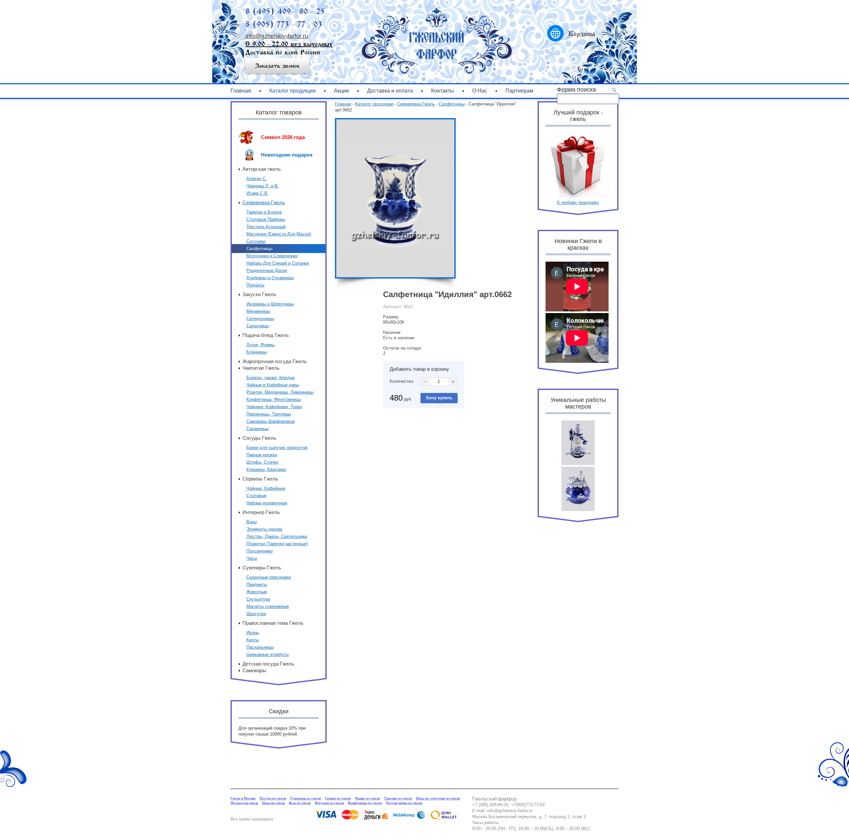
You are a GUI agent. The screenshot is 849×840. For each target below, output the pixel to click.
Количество (401, 381)
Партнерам (519, 91)
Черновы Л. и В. (262, 185)
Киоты (252, 639)
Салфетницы (259, 248)
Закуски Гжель (259, 294)
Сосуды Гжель (259, 438)
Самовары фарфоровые (270, 421)
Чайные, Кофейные (265, 488)
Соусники (255, 241)
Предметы (256, 584)
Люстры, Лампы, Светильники (276, 536)
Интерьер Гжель (261, 512)
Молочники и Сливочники (271, 255)
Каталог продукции (292, 91)
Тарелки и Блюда (264, 212)
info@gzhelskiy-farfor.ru (276, 36)
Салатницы (257, 325)
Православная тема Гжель (272, 623)
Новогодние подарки (286, 155)
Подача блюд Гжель (265, 335)
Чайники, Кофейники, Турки (274, 406)
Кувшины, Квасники (266, 469)
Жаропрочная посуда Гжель (274, 361)
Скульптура (258, 599)
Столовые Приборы (265, 219)
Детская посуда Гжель (268, 664)
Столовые (256, 495)
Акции (341, 91)
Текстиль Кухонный (266, 226)
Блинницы (256, 352)
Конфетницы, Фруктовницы (273, 399)
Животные (256, 591)
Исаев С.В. (257, 193)
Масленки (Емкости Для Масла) (278, 233)
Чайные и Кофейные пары (272, 384)
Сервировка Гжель (263, 202)
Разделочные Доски (266, 270)
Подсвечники (259, 551)
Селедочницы (260, 318)
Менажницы (258, 311)
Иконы (252, 632)
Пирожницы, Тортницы (268, 414)
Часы (251, 558)
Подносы (255, 285)
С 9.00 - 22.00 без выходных (288, 44)
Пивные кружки (261, 454)
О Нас (479, 91)
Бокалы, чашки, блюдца (270, 377)
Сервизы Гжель (260, 479)
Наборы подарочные (266, 502)
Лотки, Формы (260, 344)
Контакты (442, 91)
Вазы (251, 521)
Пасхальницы (260, 647)
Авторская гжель (261, 169)
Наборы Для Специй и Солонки (277, 263)
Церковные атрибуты (267, 654)
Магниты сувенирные (267, 606)
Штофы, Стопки (262, 462)
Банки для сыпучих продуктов (276, 447)
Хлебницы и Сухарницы (270, 277)
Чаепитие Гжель (261, 368)
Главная (240, 91)
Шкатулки (256, 613)
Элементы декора (264, 529)
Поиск (565, 91)
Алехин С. (256, 178)
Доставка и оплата (390, 91)
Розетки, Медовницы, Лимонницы (279, 392)
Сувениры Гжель (261, 567)
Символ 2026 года (283, 137)
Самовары (254, 670)
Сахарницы (257, 428)
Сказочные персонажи (268, 577)
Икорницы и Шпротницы (270, 303)
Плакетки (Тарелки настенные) (277, 543)
